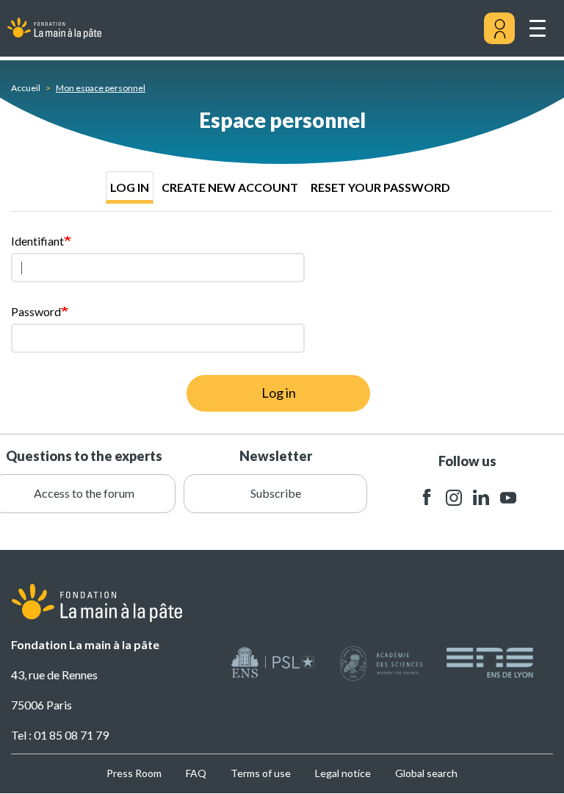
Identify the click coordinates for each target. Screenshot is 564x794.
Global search (426, 773)
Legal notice (343, 773)
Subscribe (275, 493)
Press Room (134, 773)
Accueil (25, 87)
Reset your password (380, 187)
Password (36, 311)
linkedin (481, 497)
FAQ (196, 773)
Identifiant (37, 241)
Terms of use (261, 773)
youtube (508, 497)
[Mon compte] (499, 28)
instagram (454, 497)
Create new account (230, 187)
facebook (427, 497)
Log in (129, 187)
